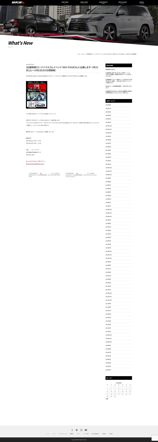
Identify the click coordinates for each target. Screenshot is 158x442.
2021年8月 (108, 307)
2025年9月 (108, 136)
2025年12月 (109, 126)
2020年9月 (108, 345)
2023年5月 (108, 234)
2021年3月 (108, 324)
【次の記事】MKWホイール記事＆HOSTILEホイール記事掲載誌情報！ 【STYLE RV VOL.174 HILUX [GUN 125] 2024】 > (81, 174)
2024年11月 (109, 171)
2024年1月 (108, 206)
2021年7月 (108, 310)
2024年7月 (108, 185)
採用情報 (104, 433)
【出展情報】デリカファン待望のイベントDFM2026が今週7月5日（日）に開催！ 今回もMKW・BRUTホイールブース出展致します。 (119, 81)
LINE (76, 430)
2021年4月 (108, 321)
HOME (78, 54)
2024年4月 (108, 195)
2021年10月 (109, 300)
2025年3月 (108, 157)
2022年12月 (109, 251)
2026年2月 (108, 122)
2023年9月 (108, 220)
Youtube (86, 430)
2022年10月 (109, 258)
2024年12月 (109, 167)
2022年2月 (108, 286)
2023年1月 (108, 248)
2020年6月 (108, 356)
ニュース (53, 433)
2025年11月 (109, 129)
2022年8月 (108, 265)
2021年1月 (108, 331)
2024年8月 (108, 181)
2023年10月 (109, 216)
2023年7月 (108, 227)
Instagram (81, 430)
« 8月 (107, 398)
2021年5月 (108, 317)
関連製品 (72, 433)
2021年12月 (109, 293)
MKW (35, 3)
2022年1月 (108, 289)
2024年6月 (108, 188)
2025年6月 (108, 146)
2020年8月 (108, 349)
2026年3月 (108, 119)
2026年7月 (108, 108)
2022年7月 (108, 268)
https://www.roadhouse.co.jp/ (35, 164)
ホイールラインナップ (62, 433)
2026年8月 (108, 105)
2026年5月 (108, 112)
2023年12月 (109, 209)
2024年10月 (109, 174)
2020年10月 (109, 342)
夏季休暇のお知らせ (110, 69)
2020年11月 (109, 338)
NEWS (83, 54)
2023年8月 (108, 223)
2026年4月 (108, 115)
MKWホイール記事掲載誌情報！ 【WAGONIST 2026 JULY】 (119, 86)
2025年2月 (108, 160)
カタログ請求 (86, 433)
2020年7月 (108, 352)
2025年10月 (109, 133)
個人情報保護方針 (95, 433)
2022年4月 (108, 279)
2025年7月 (108, 143)
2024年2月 (108, 202)
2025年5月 (108, 150)
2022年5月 (108, 275)
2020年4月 (108, 363)
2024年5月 (108, 192)
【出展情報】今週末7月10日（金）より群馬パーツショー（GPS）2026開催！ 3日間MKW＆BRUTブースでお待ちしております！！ (119, 74)
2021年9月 (108, 303)
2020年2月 (108, 370)
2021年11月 (109, 296)
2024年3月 (108, 199)
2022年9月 (108, 262)
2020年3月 (108, 366)
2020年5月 (108, 359)
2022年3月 (108, 282)
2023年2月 (108, 244)
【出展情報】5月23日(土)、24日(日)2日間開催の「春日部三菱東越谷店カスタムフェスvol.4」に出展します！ (119, 91)
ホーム (47, 433)
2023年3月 (108, 241)
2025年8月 (108, 140)
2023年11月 (109, 213)
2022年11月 (109, 255)
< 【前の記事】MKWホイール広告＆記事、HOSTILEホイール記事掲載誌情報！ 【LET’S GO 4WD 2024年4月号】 (44, 174)
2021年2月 (108, 328)
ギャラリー (79, 433)
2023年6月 (108, 230)
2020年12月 (109, 335)
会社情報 (110, 433)
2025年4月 (108, 153)
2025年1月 (108, 164)
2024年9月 (108, 178)
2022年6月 (108, 272)
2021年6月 (108, 314)
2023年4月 (108, 237)
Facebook (72, 430)
